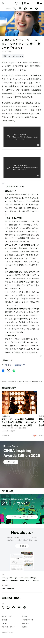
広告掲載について (27, 620)
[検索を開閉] (38, 3)
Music (4, 578)
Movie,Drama (12, 381)
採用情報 (4, 620)
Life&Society (13, 580)
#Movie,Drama (18, 56)
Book (4, 580)
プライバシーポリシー (8, 627)
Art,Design (12, 578)
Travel (28, 580)
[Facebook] (25, 9)
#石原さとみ (6, 56)
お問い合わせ (26, 623)
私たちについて (6, 616)
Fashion (36, 580)
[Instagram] (20, 9)
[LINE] (36, 9)
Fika (3, 588)
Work (22, 580)
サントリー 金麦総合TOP (14, 365)
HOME (4, 381)
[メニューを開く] (41, 3)
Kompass (10, 588)
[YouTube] (30, 9)
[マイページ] (2, 3)
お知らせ (4, 623)
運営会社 (24, 616)
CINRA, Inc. (11, 598)
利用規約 (24, 627)
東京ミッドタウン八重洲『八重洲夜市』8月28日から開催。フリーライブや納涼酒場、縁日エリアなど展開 (19, 422)
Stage (33, 578)
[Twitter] (15, 9)
